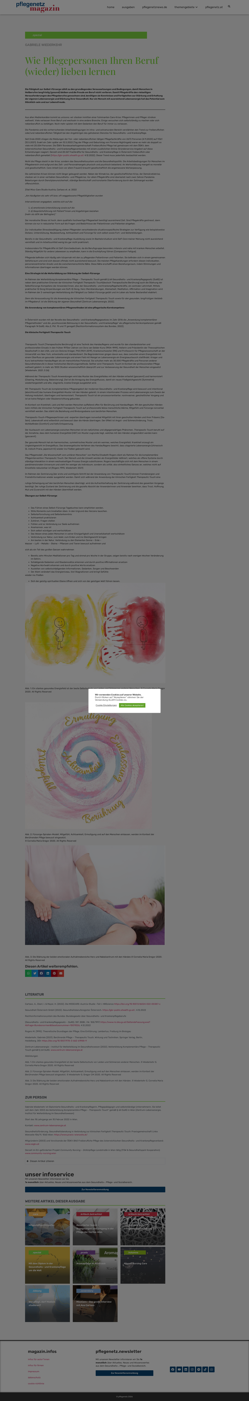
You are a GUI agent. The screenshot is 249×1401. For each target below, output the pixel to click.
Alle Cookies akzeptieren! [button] (132, 705)
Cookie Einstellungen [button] (106, 705)
